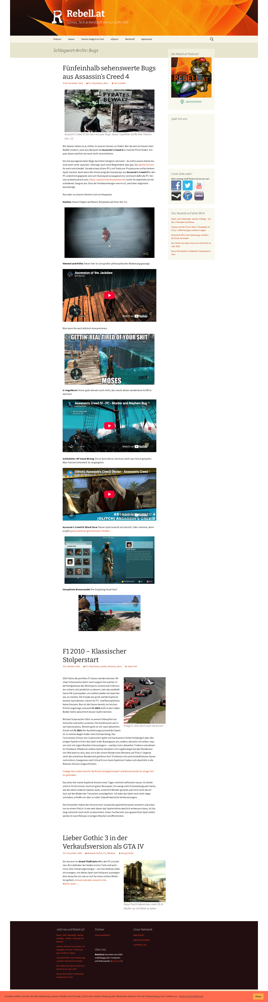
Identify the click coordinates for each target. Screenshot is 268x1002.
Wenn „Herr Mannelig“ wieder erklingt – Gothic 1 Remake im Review (70, 938)
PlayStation (97, 83)
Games (71, 39)
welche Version (146, 164)
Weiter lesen (71, 883)
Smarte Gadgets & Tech (92, 39)
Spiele (104, 666)
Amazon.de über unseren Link (90, 879)
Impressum (146, 39)
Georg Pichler (127, 853)
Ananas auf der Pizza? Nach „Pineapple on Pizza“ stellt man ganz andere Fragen (70, 949)
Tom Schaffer (120, 83)
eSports (114, 39)
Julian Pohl (132, 666)
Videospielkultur (102, 935)
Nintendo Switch (94, 853)
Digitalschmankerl (141, 939)
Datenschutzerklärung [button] (191, 996)
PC (89, 83)
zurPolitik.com (140, 944)
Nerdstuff (130, 39)
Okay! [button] (258, 996)
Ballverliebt (138, 935)
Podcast (57, 39)
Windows (112, 666)
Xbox (106, 83)
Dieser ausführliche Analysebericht (107, 179)
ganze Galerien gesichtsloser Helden (89, 530)
